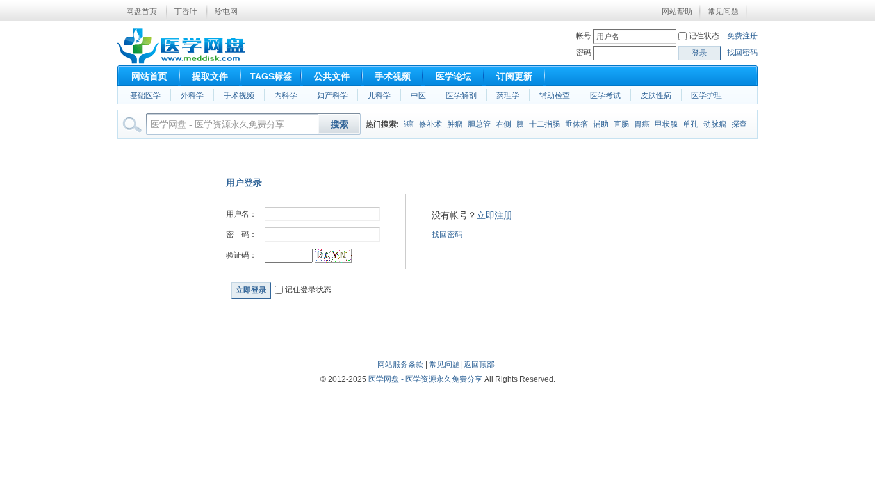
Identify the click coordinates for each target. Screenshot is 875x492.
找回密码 (742, 52)
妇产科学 (332, 95)
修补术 (427, 124)
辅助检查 (554, 95)
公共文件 (332, 76)
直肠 (618, 124)
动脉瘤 (712, 124)
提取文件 (210, 76)
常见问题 (723, 11)
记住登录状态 (307, 289)
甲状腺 (663, 124)
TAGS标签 (271, 76)
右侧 (501, 124)
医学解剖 (461, 95)
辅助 (598, 124)
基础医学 (145, 95)
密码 (583, 52)
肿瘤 (452, 124)
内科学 (285, 95)
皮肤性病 (656, 95)
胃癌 (639, 124)
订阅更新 (514, 76)
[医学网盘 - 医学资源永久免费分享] (181, 61)
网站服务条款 (400, 364)
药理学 (507, 95)
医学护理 (706, 95)
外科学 (192, 95)
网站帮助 (677, 11)
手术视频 (393, 76)
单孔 (688, 124)
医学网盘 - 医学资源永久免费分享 (425, 379)
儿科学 (379, 95)
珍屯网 (226, 11)
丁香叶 (185, 11)
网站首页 (149, 76)
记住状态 (704, 35)
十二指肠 (542, 124)
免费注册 (742, 35)
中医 (418, 95)
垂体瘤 (573, 124)
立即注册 (494, 215)
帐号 (583, 35)
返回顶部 (479, 364)
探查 (736, 124)
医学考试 (605, 95)
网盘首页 (141, 11)
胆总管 (476, 124)
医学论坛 (453, 76)
